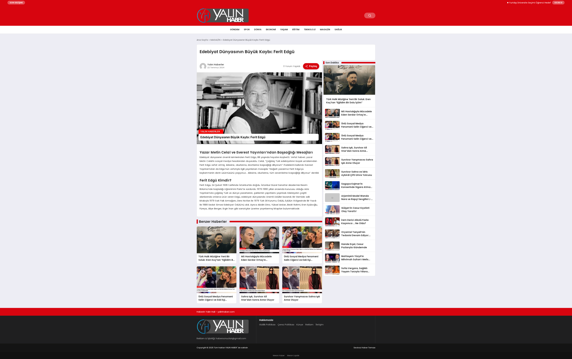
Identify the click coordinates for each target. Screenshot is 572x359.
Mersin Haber (279, 355)
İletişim (320, 324)
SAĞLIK (338, 29)
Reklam (309, 324)
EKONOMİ (271, 29)
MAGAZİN (325, 29)
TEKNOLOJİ (309, 29)
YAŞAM (284, 29)
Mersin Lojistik (293, 355)
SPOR (247, 29)
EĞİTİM (295, 29)
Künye (299, 324)
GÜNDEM (234, 29)
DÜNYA (257, 29)
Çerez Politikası (286, 324)
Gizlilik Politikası (267, 324)
